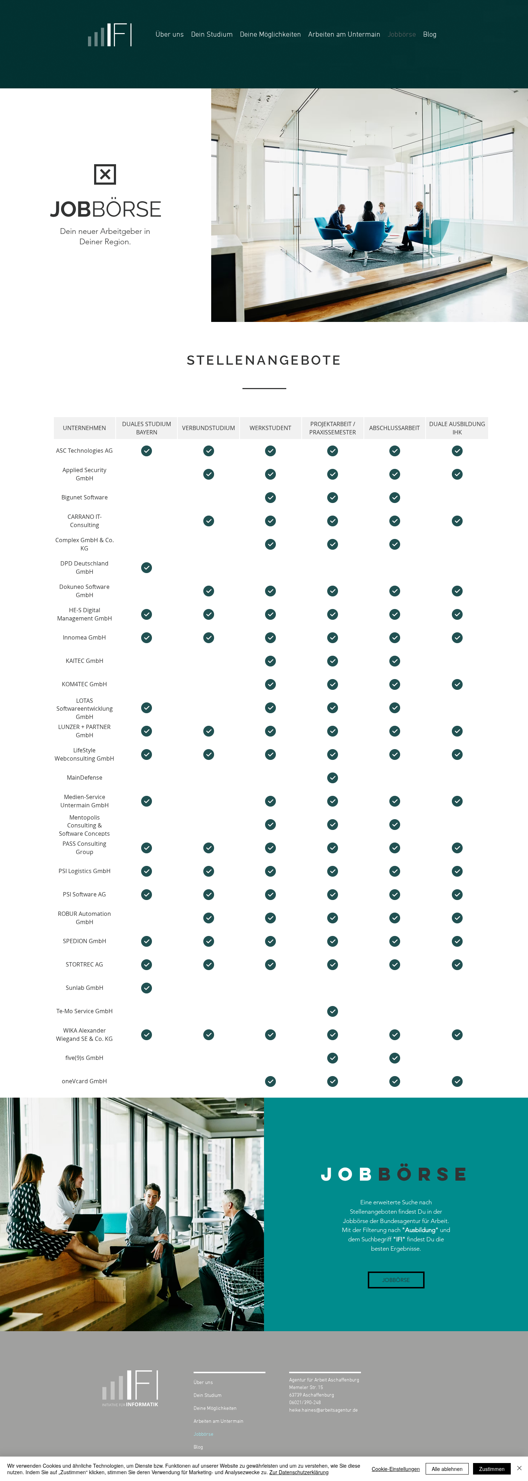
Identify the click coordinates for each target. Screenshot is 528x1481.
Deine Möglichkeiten (215, 1409)
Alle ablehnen (447, 1468)
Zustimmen (492, 1468)
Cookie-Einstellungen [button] (396, 1468)
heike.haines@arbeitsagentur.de (323, 1410)
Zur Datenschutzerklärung (299, 1472)
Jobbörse (203, 1434)
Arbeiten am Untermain (219, 1421)
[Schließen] (519, 1468)
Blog (198, 1447)
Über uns (203, 1383)
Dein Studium (208, 1396)
